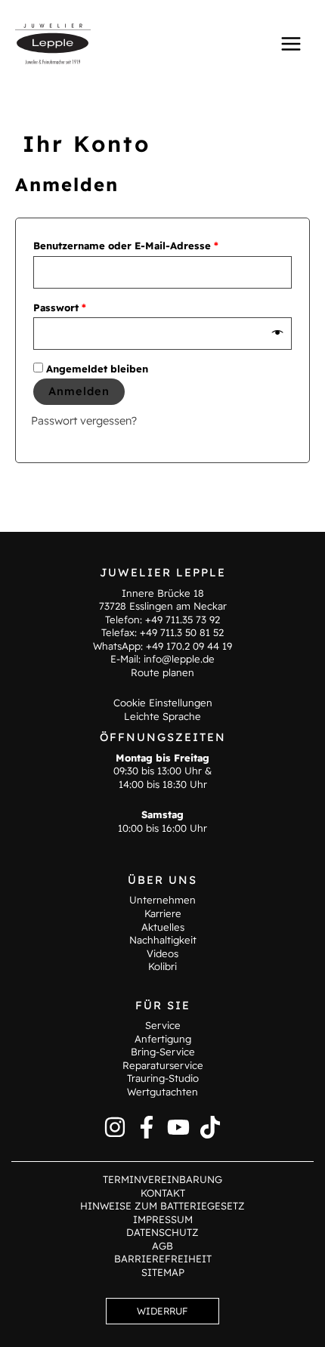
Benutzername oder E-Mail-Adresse (155, 244)
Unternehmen (162, 900)
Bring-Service (163, 1052)
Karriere (162, 913)
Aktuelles (162, 927)
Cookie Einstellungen (162, 703)
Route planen (162, 672)
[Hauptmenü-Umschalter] (291, 43)
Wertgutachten (162, 1092)
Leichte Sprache (162, 716)
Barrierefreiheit (163, 1259)
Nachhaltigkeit (163, 940)
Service (163, 1025)
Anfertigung (163, 1039)
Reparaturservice (162, 1065)
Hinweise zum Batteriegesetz (162, 1206)
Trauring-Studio (163, 1078)
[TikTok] (210, 1127)
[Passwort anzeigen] (278, 333)
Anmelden (79, 391)
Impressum (163, 1219)
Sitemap (162, 1272)
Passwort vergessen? (84, 420)
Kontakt (163, 1193)
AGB (162, 1246)
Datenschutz (162, 1232)
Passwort (89, 306)
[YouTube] (178, 1127)
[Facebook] (146, 1127)
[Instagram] (115, 1127)
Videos (162, 953)
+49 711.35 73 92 (182, 619)
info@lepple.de (179, 659)
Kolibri (162, 966)
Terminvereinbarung (162, 1179)
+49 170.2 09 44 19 (189, 646)
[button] (162, 1311)
